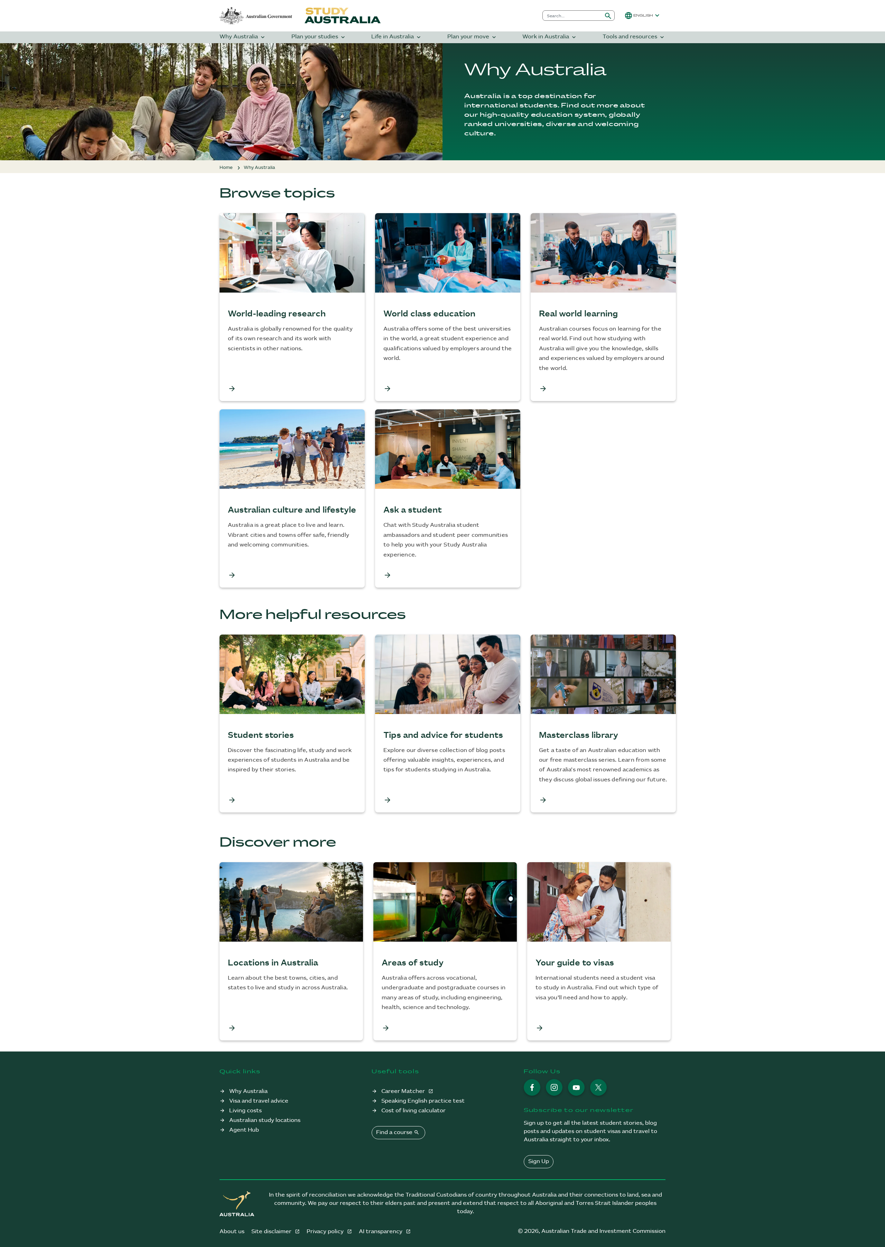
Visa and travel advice (258, 1101)
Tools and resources (634, 37)
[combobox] (572, 15)
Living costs (245, 1111)
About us (232, 1232)
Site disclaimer (272, 1232)
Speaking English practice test (423, 1101)
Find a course (397, 1132)
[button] (642, 15)
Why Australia (243, 37)
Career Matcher (403, 1091)
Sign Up (538, 1161)
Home (226, 167)
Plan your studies (318, 37)
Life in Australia (396, 37)
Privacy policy (326, 1232)
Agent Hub (244, 1130)
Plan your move (472, 37)
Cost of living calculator (413, 1111)
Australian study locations (264, 1120)
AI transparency (381, 1232)
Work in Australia (549, 37)
